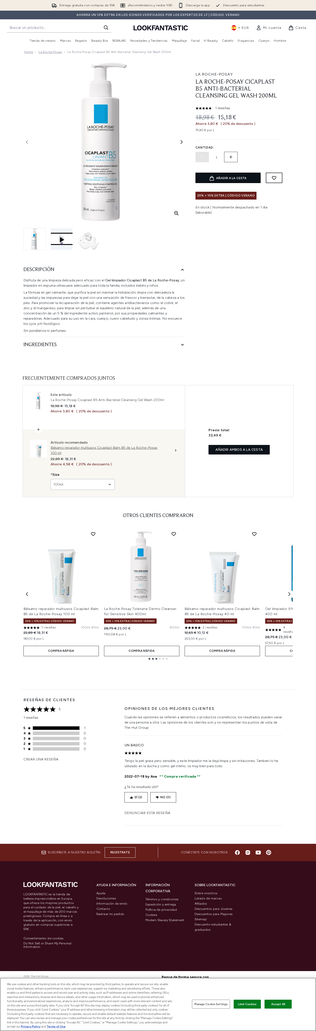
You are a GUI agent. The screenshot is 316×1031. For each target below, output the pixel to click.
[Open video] (62, 239)
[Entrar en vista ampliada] (176, 213)
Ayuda (101, 893)
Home (28, 52)
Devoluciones (106, 898)
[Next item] (289, 594)
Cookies (151, 915)
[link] (268, 27)
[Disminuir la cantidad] (202, 157)
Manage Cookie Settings (211, 1004)
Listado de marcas (208, 898)
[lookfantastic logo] (161, 27)
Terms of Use (56, 1026)
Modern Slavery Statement (165, 920)
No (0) (165, 797)
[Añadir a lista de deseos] (274, 178)
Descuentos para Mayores (214, 914)
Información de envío (111, 903)
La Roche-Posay (50, 52)
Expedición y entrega (161, 904)
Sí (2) (138, 797)
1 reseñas (222, 108)
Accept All (278, 1004)
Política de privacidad (161, 910)
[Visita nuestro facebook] (237, 852)
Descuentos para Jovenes (214, 909)
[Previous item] (26, 594)
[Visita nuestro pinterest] (268, 852)
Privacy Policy (30, 1026)
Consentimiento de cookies (43, 938)
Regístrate (120, 852)
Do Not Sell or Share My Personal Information (47, 945)
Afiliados (201, 903)
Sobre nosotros (206, 893)
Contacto (103, 909)
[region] (158, 1004)
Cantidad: (204, 147)
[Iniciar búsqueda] (106, 27)
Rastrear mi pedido (110, 914)
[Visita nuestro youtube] (258, 852)
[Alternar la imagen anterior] (26, 142)
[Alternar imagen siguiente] (181, 142)
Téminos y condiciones (162, 899)
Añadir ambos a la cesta (239, 450)
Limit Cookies (247, 1004)
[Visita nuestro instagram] (248, 852)
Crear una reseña (41, 759)
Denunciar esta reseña (147, 813)
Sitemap (201, 919)
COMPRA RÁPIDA (61, 651)
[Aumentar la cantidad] (231, 157)
